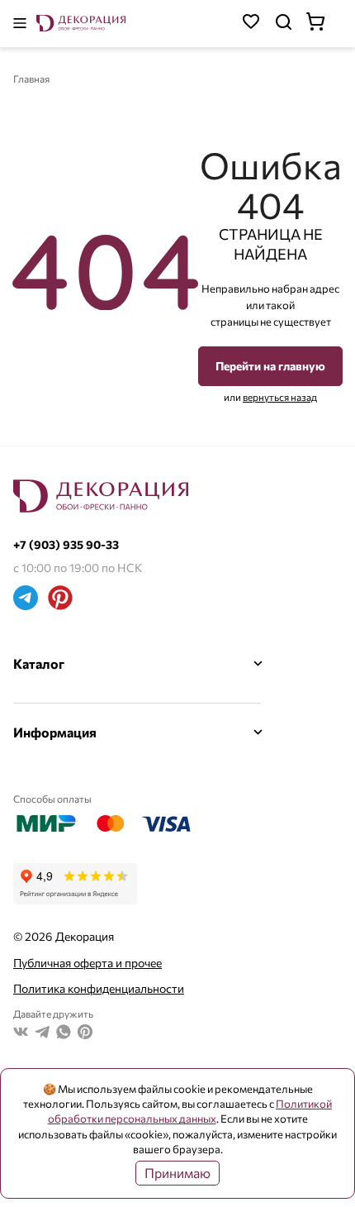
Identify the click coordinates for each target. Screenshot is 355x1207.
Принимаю (177, 1173)
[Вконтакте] (20, 1033)
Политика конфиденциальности (98, 988)
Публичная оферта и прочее (87, 963)
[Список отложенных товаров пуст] (251, 24)
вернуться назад (280, 397)
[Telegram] (25, 599)
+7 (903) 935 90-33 (66, 544)
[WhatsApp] (63, 1033)
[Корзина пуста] (323, 24)
